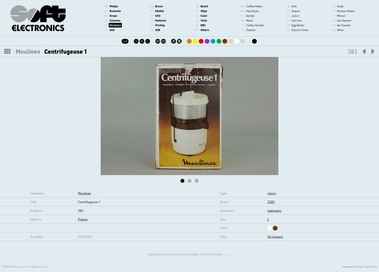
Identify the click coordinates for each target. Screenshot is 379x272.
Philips (114, 6)
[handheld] (163, 40)
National (160, 20)
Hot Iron (297, 20)
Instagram (348, 266)
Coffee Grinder (255, 25)
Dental (250, 16)
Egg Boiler (298, 25)
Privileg (160, 25)
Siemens (115, 20)
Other (340, 30)
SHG (157, 16)
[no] (179, 40)
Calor (204, 16)
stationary (274, 210)
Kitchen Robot (346, 11)
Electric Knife (300, 30)
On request (275, 236)
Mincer (341, 16)
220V (271, 202)
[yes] (173, 40)
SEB (157, 30)
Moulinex (115, 25)
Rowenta (115, 11)
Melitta (159, 11)
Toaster (250, 30)
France (83, 219)
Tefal (204, 20)
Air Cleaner (344, 25)
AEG (112, 30)
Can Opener (344, 20)
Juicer (295, 16)
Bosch (204, 6)
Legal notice (370, 266)
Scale (340, 6)
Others (205, 30)
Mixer (249, 20)
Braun (159, 6)
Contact (359, 266)
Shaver (296, 11)
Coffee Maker (254, 6)
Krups (113, 16)
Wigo (204, 11)
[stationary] (158, 40)
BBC (203, 25)
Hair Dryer (252, 11)
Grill (294, 6)
